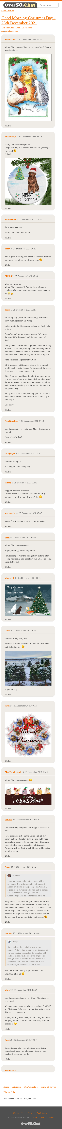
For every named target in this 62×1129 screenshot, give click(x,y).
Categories (16, 1087)
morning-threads (11, 31)
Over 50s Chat (7, 11)
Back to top (42, 1113)
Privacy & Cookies (47, 1117)
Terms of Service (48, 1087)
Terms (34, 1117)
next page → (10, 1070)
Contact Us (18, 1113)
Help (30, 1113)
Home (6, 1087)
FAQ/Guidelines (31, 1087)
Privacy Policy (9, 1092)
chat (2, 31)
